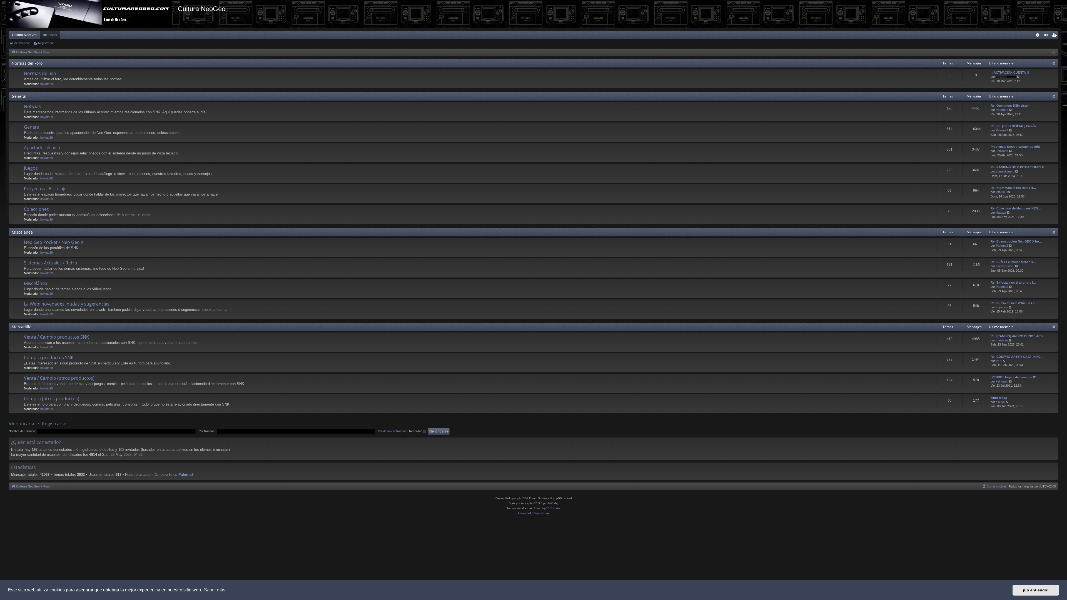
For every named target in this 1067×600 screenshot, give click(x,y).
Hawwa (1001, 212)
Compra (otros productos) (51, 399)
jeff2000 (1001, 192)
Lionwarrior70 (1005, 266)
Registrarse (46, 43)
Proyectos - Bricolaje (45, 189)
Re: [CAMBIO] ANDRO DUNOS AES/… (1018, 336)
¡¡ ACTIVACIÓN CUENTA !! (1010, 72)
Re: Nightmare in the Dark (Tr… (1013, 187)
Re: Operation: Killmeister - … (1012, 105)
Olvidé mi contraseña (392, 431)
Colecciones (36, 209)
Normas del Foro (27, 63)
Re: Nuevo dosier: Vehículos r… (1014, 303)
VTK (999, 360)
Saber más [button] (214, 590)
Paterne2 (1002, 109)
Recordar (416, 431)
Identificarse (22, 43)
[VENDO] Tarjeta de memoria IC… (1015, 377)
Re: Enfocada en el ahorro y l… (1013, 282)
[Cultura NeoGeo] (92, 14)
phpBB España (550, 508)
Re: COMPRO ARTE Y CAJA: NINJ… (1017, 356)
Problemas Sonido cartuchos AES (1015, 146)
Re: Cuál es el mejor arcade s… (1013, 262)
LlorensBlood (1006, 76)
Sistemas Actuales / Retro (50, 263)
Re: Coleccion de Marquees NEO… (1016, 208)
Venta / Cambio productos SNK (56, 337)
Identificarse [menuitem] (1047, 36)
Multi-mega (999, 397)
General (19, 96)
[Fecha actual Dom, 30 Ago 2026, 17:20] (1053, 52)
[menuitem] (1037, 35)
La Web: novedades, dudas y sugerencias (66, 304)
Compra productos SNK (49, 357)
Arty (523, 503)
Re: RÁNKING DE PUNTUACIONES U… (1019, 167)
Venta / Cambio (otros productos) (59, 378)
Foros (52, 35)
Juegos (31, 168)
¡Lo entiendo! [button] (1036, 590)
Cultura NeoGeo (24, 35)
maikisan (1002, 340)
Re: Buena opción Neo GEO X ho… (1016, 241)
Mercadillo (21, 326)
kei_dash (1002, 381)
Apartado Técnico (42, 147)
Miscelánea (22, 232)
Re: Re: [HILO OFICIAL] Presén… (1015, 126)
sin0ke (1000, 402)
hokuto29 (46, 84)
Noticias (32, 106)
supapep (1002, 307)
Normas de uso (40, 73)
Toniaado (1002, 150)
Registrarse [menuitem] (1055, 36)
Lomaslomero (1005, 171)
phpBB (521, 498)
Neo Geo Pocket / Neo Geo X (53, 242)
